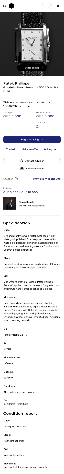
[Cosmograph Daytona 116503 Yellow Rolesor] (50, 6)
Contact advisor (34, 160)
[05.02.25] (58, 6)
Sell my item (50, 149)
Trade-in (11, 149)
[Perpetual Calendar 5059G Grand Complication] (42, 6)
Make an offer (29, 149)
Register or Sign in (32, 139)
